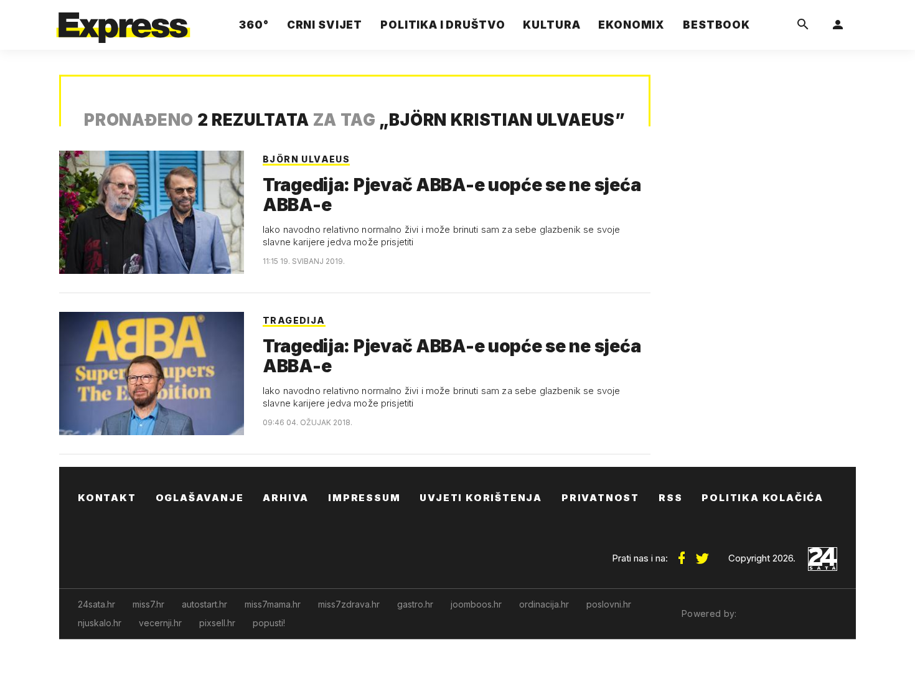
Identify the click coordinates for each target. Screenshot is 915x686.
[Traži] (803, 24)
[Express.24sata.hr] (123, 21)
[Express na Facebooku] (681, 553)
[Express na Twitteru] (702, 553)
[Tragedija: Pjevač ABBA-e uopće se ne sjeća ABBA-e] (151, 212)
